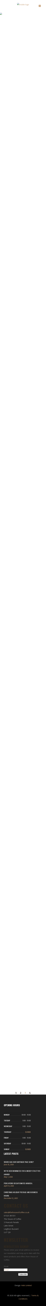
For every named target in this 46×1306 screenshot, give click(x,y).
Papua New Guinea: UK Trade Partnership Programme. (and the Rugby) (23, 581)
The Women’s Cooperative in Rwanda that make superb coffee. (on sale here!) (22, 244)
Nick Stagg (6, 65)
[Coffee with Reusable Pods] (23, 848)
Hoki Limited (26, 1285)
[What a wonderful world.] (23, 910)
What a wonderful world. (17, 934)
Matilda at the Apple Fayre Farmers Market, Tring (18, 810)
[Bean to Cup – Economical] (23, 621)
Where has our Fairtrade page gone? (19, 1162)
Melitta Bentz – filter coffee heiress (19, 58)
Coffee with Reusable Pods (18, 868)
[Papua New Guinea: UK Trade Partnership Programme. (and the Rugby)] (23, 541)
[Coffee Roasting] (23, 92)
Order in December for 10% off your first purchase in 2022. (21, 1063)
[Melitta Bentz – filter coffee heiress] (23, 35)
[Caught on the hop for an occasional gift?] (23, 321)
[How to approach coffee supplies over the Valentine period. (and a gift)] (23, 132)
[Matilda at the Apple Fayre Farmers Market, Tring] (23, 780)
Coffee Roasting (10, 106)
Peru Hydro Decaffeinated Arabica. (18, 1183)
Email (6, 1266)
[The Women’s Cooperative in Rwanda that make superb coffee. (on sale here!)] (23, 218)
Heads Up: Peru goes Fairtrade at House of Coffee (22, 483)
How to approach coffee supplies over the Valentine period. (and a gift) (22, 143)
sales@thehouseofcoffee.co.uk (16, 1212)
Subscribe (23, 1274)
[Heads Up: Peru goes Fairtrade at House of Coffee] (23, 435)
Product (26, 253)
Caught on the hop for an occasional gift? (17, 377)
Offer (25, 152)
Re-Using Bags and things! (17, 179)
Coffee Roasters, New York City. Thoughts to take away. (21, 733)
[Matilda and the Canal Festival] (23, 973)
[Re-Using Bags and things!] (23, 171)
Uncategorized (28, 590)
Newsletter (18, 65)
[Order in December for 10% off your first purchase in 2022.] (23, 1040)
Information (18, 1070)
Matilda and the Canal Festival (20, 996)
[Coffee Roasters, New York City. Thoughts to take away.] (23, 694)
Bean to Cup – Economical (17, 638)
